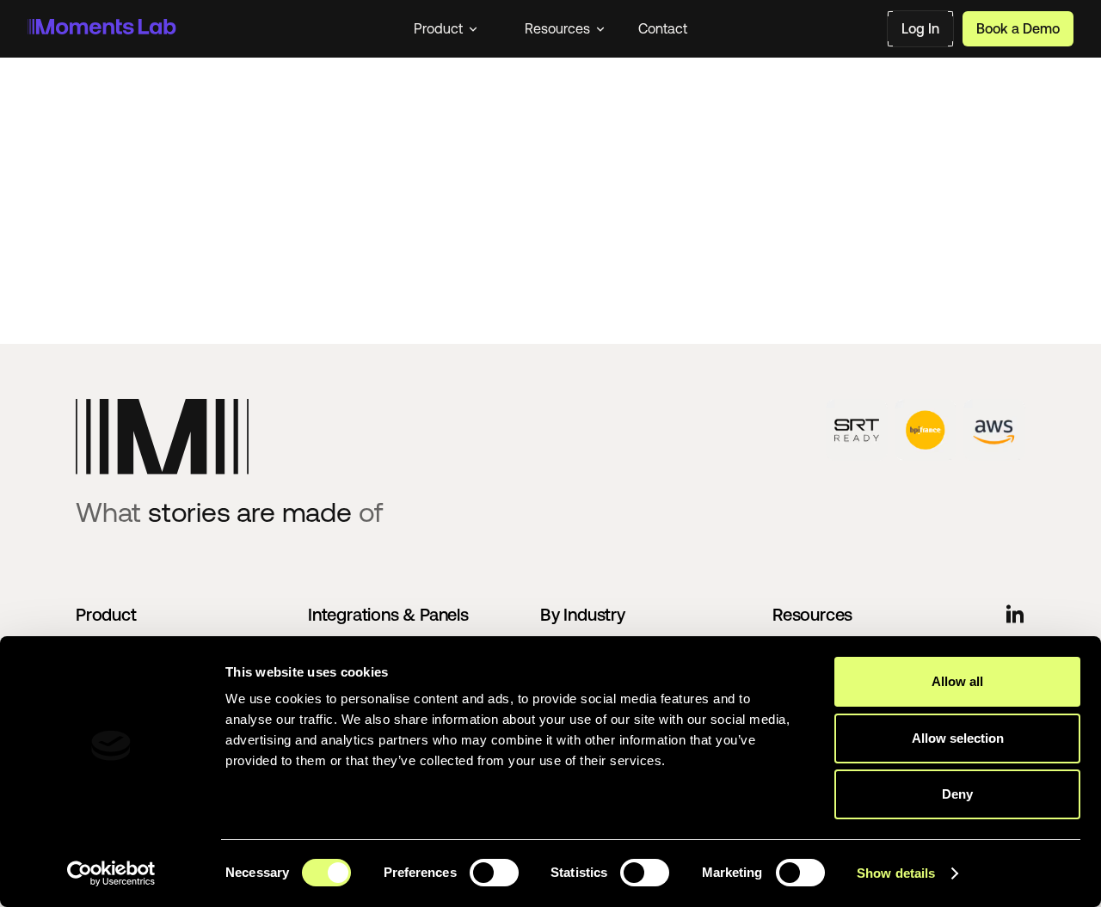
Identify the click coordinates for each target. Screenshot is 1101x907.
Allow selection (958, 738)
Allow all (957, 681)
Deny (957, 794)
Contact (662, 28)
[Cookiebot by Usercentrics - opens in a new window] (111, 873)
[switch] (494, 872)
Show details (896, 873)
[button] (445, 28)
